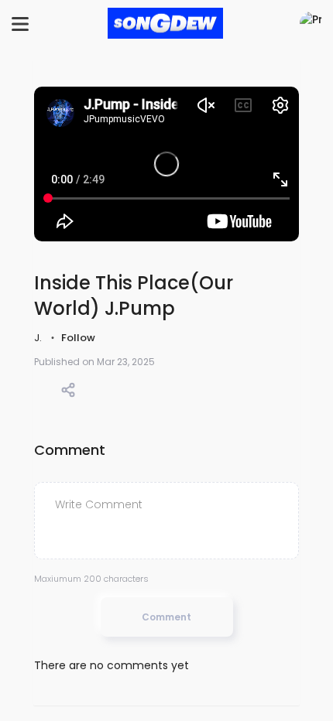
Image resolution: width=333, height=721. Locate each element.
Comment (166, 617)
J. (39, 337)
